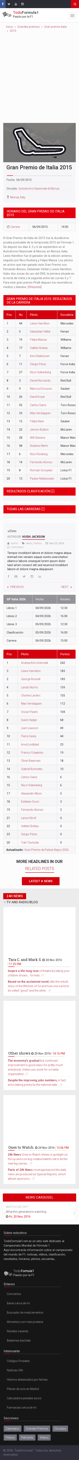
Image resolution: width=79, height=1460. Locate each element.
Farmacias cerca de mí (21, 1407)
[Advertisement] (39, 76)
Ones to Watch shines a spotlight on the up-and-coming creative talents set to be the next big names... (38, 1159)
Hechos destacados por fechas (27, 1379)
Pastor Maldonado (42, 478)
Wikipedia (35, 287)
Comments (17, 547)
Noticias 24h (15, 1370)
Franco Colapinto (32, 752)
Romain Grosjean (41, 470)
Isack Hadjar (29, 720)
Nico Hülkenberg (40, 372)
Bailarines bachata (19, 1340)
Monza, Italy (17, 197)
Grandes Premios (37, 1428)
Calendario (12, 1428)
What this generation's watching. (26, 1211)
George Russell (30, 679)
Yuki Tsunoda (30, 842)
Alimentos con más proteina (25, 1321)
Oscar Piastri (29, 711)
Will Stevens (37, 437)
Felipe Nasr (37, 421)
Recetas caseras (17, 1331)
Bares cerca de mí (18, 1303)
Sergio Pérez (38, 364)
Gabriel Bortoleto (32, 769)
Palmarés (27, 1437)
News (29, 543)
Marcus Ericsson (41, 388)
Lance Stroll (28, 818)
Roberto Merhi (39, 445)
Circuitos (60, 1428)
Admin (14, 543)
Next (65, 587)
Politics (38, 543)
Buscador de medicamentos (25, 1312)
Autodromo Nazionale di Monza (39, 188)
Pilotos (10, 1437)
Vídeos (44, 1437)
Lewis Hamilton (40, 323)
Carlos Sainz (38, 405)
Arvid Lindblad (30, 744)
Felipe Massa (38, 339)
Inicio (9, 26)
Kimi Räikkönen (40, 356)
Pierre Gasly (28, 736)
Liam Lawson (29, 728)
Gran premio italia (55, 26)
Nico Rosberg (39, 454)
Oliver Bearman (31, 760)
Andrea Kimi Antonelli (34, 662)
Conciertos (14, 1294)
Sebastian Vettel (40, 331)
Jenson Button (39, 429)
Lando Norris (29, 687)
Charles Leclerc (31, 695)
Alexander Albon (31, 793)
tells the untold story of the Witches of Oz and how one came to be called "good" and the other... (38, 986)
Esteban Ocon (30, 801)
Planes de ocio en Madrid (23, 1389)
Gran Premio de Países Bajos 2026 (46, 849)
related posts (39, 868)
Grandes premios (28, 26)
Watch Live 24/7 (17, 1206)
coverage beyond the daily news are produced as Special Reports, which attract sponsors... (37, 1174)
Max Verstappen (40, 413)
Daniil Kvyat (37, 396)
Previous (17, 587)
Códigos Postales (18, 1361)
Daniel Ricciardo (40, 380)
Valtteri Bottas (39, 348)
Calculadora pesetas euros (24, 1398)
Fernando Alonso (41, 462)
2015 (13, 30)
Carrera (15, 226)
